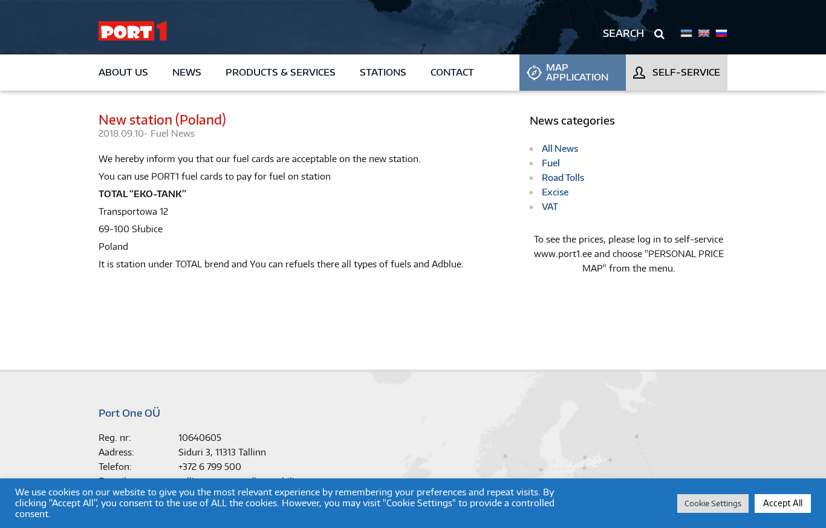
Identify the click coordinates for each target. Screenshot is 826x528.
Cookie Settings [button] (713, 503)
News (186, 72)
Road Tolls (563, 177)
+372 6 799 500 (209, 466)
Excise (555, 192)
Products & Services (281, 72)
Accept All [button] (782, 503)
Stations (383, 72)
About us (123, 72)
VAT (550, 206)
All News (560, 148)
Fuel (161, 133)
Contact (452, 72)
